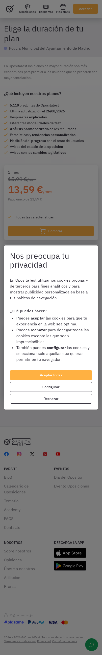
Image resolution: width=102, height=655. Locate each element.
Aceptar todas (51, 375)
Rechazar (51, 398)
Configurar (51, 387)
